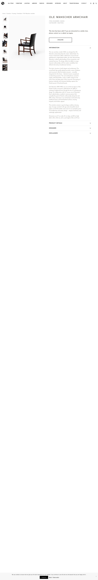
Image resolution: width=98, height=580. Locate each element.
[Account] (91, 3)
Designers (50, 3)
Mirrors (34, 3)
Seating (14, 13)
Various (41, 3)
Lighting (27, 3)
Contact (84, 3)
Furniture (19, 3)
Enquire (60, 40)
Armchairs (19, 13)
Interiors (58, 3)
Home (3, 13)
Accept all (44, 577)
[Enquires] (93, 3)
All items (10, 3)
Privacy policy (56, 577)
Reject (50, 577)
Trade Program (74, 3)
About (65, 3)
